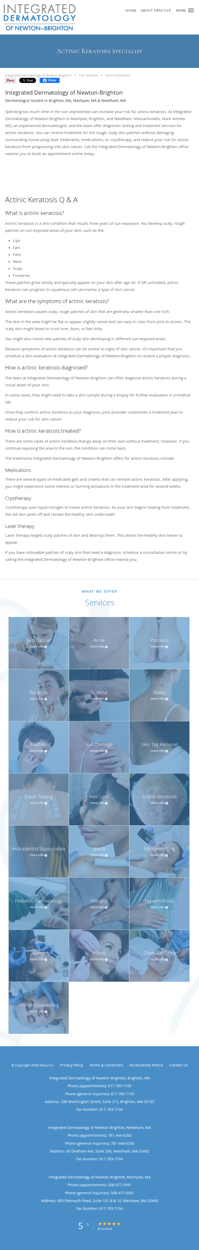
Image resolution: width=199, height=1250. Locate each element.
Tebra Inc (46, 1065)
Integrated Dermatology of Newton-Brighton (38, 75)
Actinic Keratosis (117, 75)
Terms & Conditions (106, 1065)
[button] (191, 10)
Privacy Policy (71, 1065)
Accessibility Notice (146, 1065)
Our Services (88, 75)
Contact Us (178, 1065)
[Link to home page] (82, 17)
